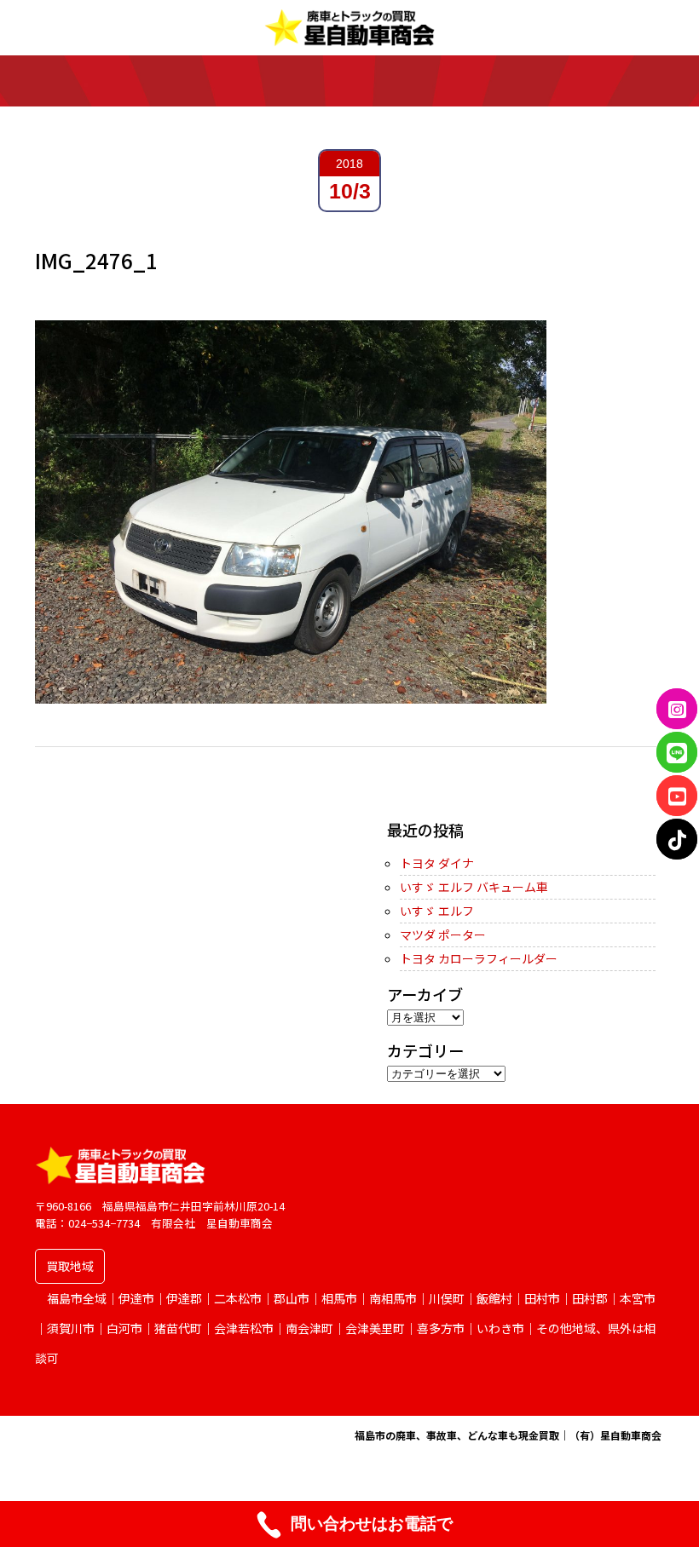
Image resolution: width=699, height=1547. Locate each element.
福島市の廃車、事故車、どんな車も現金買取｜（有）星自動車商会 (508, 1435)
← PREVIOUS (71, 799)
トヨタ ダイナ (437, 862)
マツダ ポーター (443, 934)
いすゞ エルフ (437, 910)
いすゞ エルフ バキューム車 (474, 886)
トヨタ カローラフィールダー (478, 958)
